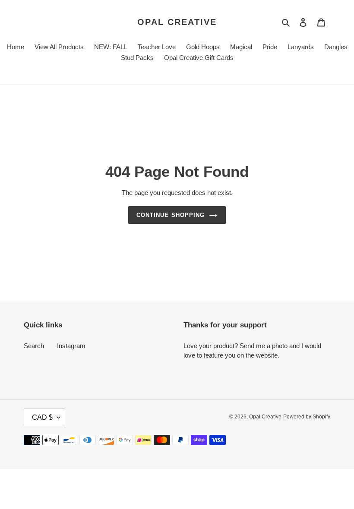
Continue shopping (170, 215)
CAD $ (42, 417)
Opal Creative (177, 22)
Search (34, 345)
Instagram (71, 345)
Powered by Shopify (306, 417)
